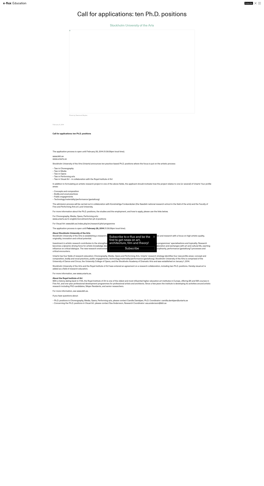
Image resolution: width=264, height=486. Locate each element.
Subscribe (132, 248)
